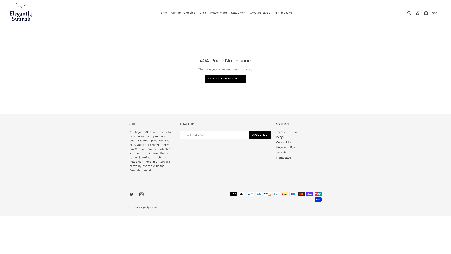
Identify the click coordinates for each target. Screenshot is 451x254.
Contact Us (284, 142)
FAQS (280, 137)
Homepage (283, 157)
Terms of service (287, 132)
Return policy (285, 147)
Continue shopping (222, 78)
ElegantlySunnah (148, 207)
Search (281, 152)
